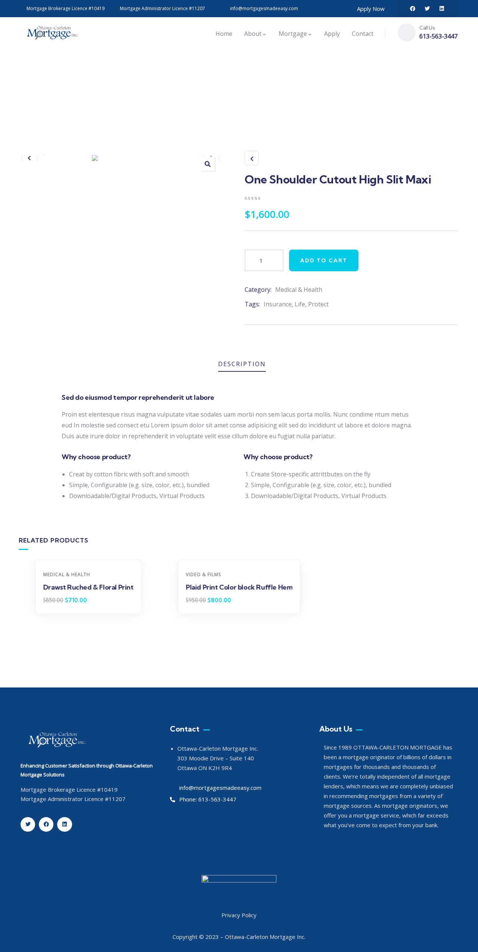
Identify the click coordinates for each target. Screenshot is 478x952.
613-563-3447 (438, 36)
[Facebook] (412, 8)
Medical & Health (298, 289)
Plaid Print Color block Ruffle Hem (239, 587)
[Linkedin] (441, 8)
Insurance (278, 304)
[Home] (52, 33)
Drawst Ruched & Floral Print (88, 587)
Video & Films (203, 574)
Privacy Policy (239, 915)
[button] (29, 158)
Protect (318, 304)
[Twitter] (427, 8)
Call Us (427, 27)
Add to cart (323, 260)
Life (300, 304)
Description (242, 364)
